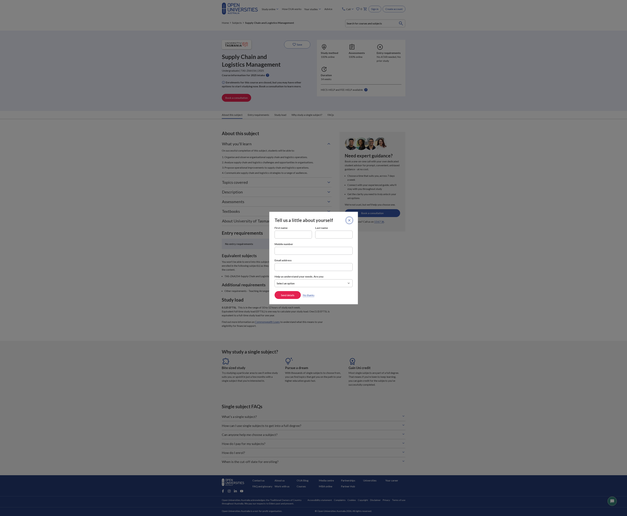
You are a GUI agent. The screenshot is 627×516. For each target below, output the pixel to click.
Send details (287, 295)
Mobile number (284, 244)
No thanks (308, 295)
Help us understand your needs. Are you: (299, 276)
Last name (321, 227)
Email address (283, 260)
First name (281, 227)
